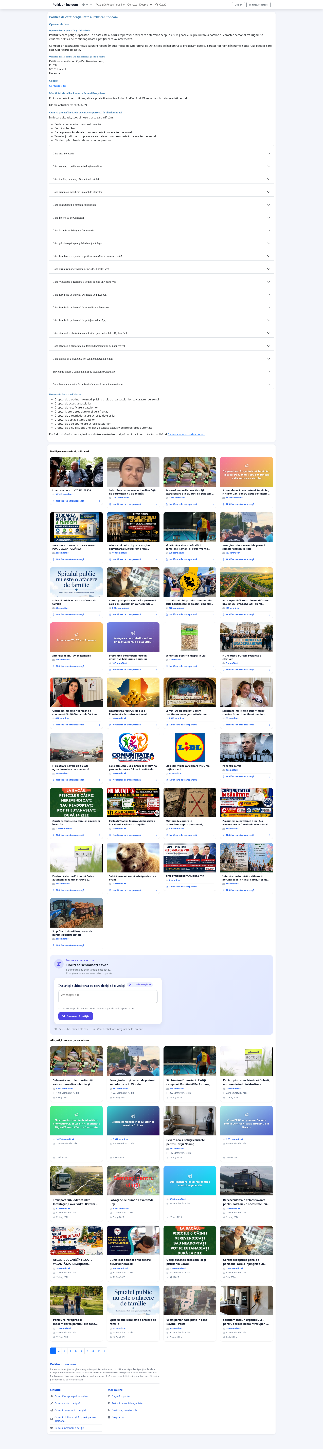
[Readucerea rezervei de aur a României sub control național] (133, 703)
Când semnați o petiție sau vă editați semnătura (77, 166)
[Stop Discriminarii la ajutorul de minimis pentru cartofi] (76, 923)
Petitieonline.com (65, 4)
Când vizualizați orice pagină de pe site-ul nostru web (81, 269)
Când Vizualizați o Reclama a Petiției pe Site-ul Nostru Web (84, 281)
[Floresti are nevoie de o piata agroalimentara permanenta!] (76, 758)
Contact (132, 4)
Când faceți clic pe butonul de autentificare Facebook (81, 307)
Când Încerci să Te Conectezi (68, 217)
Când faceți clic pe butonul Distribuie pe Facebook (79, 294)
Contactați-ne (57, 86)
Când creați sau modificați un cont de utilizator (77, 192)
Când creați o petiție (63, 153)
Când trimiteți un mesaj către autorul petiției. (76, 179)
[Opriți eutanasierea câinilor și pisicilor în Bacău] (76, 813)
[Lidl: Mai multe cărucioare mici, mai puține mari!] (190, 758)
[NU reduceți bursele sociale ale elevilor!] (246, 648)
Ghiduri (55, 1390)
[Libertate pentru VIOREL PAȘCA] (76, 481)
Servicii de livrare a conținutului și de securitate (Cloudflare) (84, 371)
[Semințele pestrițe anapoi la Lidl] (190, 646)
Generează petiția (78, 1016)
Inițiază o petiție (258, 4)
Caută (162, 4)
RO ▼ (89, 4)
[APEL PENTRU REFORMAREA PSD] (190, 867)
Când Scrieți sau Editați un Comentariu (73, 230)
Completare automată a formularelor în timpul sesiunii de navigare (87, 384)
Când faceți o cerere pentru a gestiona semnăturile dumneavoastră (87, 256)
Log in (238, 4)
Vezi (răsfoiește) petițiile (110, 4)
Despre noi (145, 4)
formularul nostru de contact (186, 434)
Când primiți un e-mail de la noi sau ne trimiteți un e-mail (83, 358)
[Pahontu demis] (246, 756)
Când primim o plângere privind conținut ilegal (77, 243)
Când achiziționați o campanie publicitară (74, 204)
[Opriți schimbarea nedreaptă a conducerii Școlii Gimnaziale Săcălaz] (76, 703)
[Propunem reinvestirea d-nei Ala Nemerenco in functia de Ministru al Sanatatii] (246, 813)
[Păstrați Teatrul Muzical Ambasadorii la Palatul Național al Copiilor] (133, 813)
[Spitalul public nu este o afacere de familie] (76, 592)
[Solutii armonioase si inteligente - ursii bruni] (133, 868)
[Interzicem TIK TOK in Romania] (76, 646)
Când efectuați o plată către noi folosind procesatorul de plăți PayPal (89, 345)
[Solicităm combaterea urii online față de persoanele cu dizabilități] (133, 482)
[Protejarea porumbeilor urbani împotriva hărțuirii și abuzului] (133, 648)
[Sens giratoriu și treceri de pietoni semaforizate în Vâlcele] (246, 537)
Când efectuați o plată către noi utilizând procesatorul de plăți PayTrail (90, 333)
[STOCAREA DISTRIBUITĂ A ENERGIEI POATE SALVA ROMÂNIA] (76, 537)
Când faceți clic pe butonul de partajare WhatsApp (79, 320)
